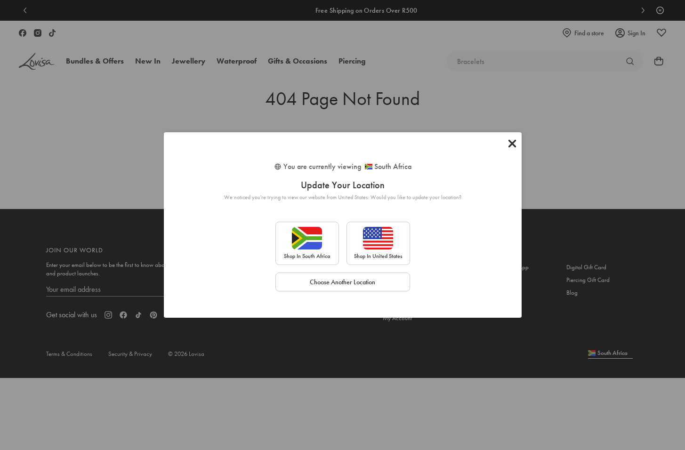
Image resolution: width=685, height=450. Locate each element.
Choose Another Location (342, 282)
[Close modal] (512, 143)
